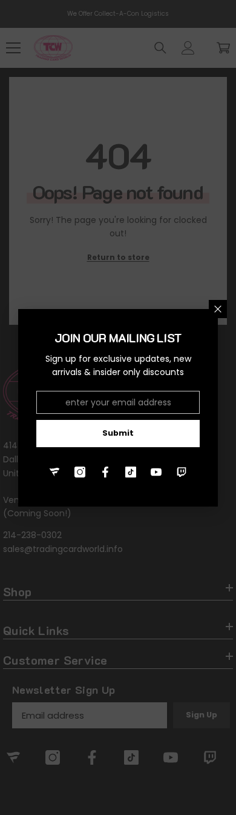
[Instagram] (80, 472)
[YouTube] (156, 472)
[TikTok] (130, 472)
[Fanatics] (54, 472)
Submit (118, 433)
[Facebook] (105, 472)
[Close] (218, 309)
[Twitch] (181, 472)
